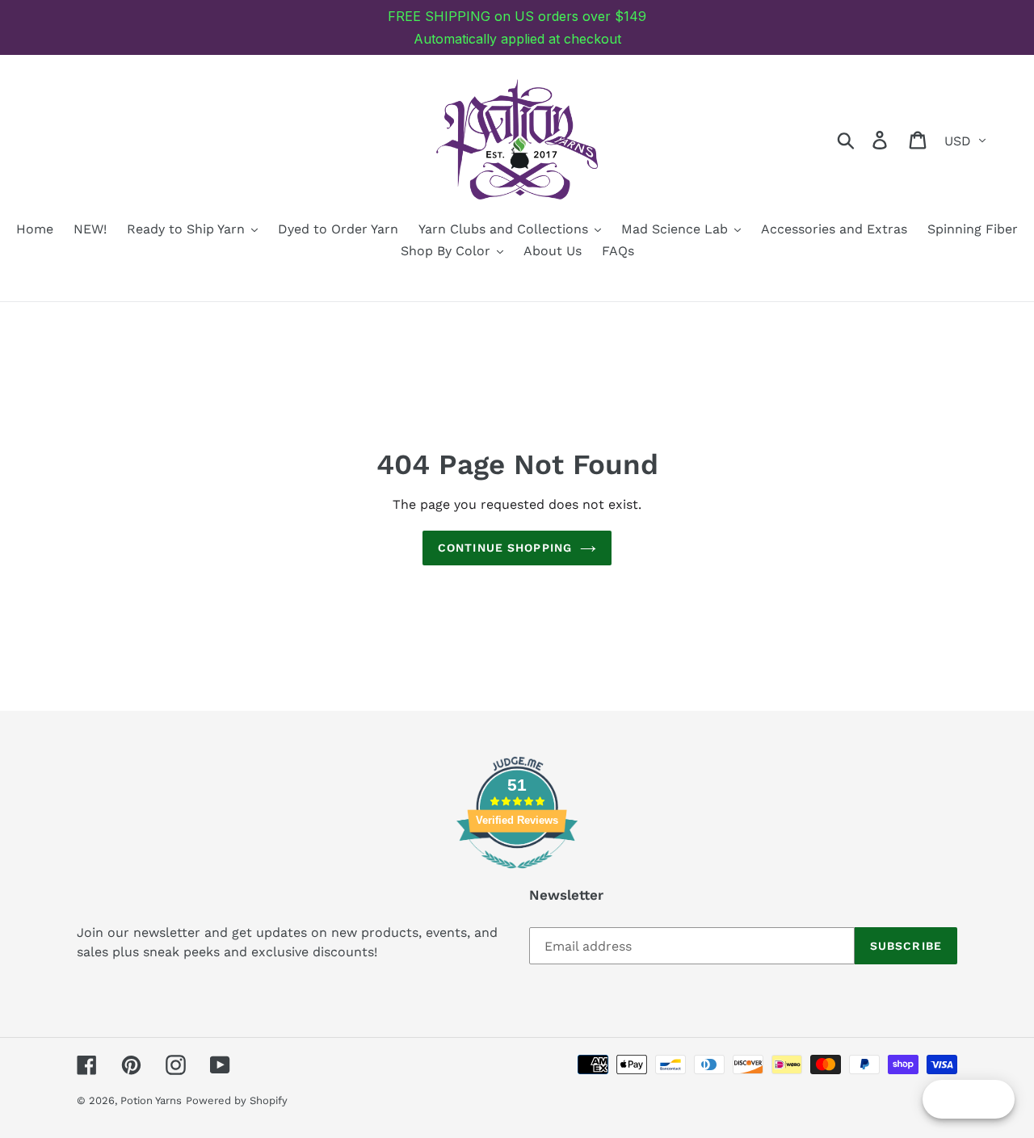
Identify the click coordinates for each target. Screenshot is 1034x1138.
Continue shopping (505, 547)
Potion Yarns (151, 1100)
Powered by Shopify (237, 1100)
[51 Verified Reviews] (517, 876)
